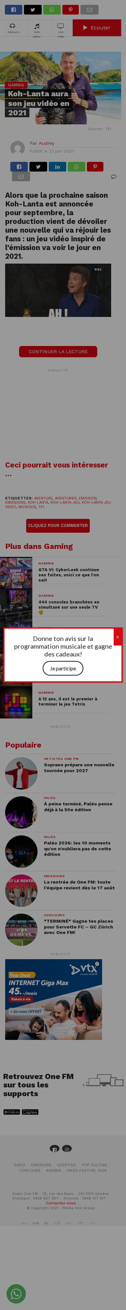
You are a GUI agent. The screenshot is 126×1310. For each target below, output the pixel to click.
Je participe (63, 668)
